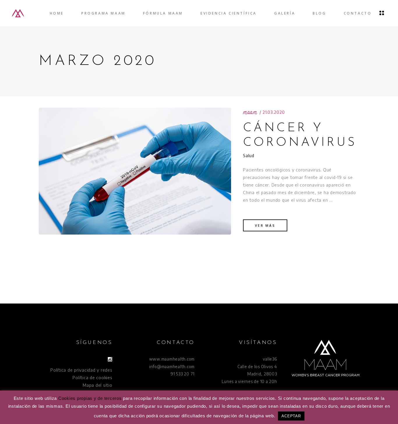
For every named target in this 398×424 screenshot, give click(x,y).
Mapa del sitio (97, 385)
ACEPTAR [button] (291, 416)
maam (250, 112)
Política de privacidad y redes (81, 369)
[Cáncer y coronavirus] (135, 171)
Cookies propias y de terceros (90, 398)
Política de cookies (92, 377)
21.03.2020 (274, 112)
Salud (248, 155)
